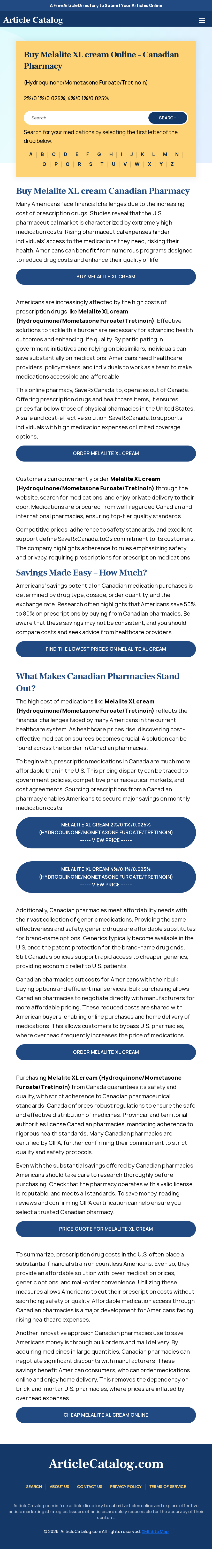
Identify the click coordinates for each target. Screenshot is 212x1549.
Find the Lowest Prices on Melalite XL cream (106, 649)
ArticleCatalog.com (106, 1463)
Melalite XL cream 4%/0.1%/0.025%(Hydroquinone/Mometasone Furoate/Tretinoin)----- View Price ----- (106, 877)
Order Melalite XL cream (106, 453)
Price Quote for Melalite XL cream (106, 1229)
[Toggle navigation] (202, 20)
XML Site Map (155, 1531)
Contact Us (89, 1486)
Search (168, 118)
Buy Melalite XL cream (106, 276)
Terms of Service (167, 1486)
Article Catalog (33, 20)
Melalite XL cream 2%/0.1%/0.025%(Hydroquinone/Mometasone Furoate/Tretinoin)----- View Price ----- (106, 832)
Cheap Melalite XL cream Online (106, 1415)
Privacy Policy (126, 1486)
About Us (59, 1486)
